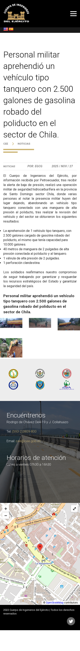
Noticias (9, 166)
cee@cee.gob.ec (28, 441)
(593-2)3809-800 (24, 431)
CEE (5, 143)
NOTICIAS (24, 143)
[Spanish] (11, 29)
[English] (5, 29)
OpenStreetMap (54, 602)
